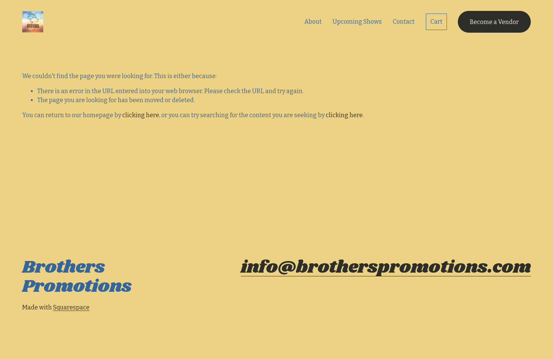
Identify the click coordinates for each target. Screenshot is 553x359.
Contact (404, 21)
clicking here (140, 115)
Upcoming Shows (357, 21)
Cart (436, 21)
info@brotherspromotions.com (386, 268)
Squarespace (71, 307)
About (313, 21)
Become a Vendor (494, 22)
